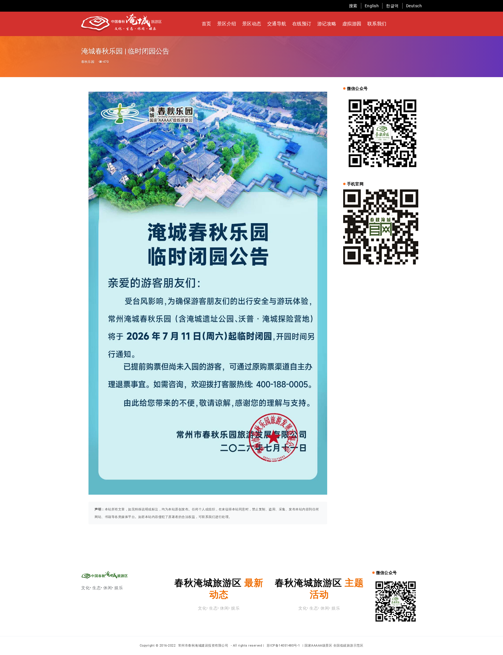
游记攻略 (326, 23)
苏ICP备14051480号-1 (283, 645)
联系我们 (377, 23)
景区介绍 (226, 23)
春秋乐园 (87, 62)
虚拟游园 (352, 23)
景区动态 (251, 23)
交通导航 (276, 23)
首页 (206, 23)
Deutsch (414, 5)
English (372, 5)
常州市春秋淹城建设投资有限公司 (203, 645)
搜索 (353, 5)
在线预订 (301, 23)
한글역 (392, 5)
